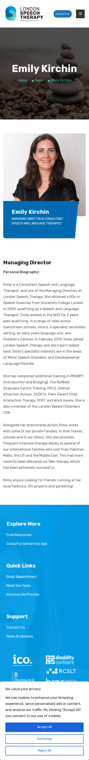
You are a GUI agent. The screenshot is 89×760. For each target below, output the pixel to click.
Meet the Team (18, 585)
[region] (44, 721)
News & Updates (19, 636)
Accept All (44, 727)
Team (39, 80)
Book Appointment (21, 577)
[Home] (24, 13)
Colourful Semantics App (26, 544)
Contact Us (63, 13)
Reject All (44, 750)
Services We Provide (22, 594)
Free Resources (18, 535)
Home (22, 80)
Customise (44, 739)
